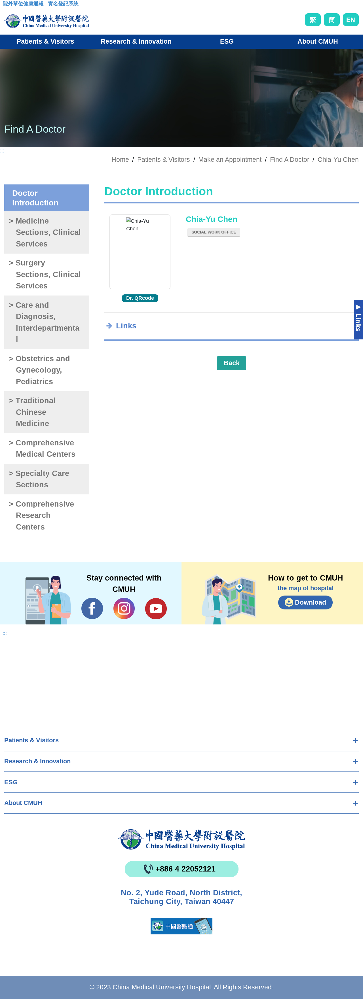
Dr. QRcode (140, 298)
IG (124, 608)
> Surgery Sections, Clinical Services (45, 274)
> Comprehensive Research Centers (41, 515)
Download (310, 602)
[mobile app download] (181, 926)
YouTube (156, 608)
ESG (11, 782)
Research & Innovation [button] (136, 41)
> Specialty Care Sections (39, 479)
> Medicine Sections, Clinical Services (45, 232)
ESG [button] (227, 41)
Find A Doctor (289, 159)
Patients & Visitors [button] (45, 41)
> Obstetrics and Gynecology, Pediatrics (39, 370)
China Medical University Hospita (181, 839)
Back (232, 363)
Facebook (92, 608)
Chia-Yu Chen (338, 159)
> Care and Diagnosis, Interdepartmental (44, 322)
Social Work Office (213, 232)
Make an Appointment (229, 159)
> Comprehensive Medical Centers (42, 449)
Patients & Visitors (31, 740)
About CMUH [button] (317, 41)
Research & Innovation (37, 761)
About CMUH (23, 802)
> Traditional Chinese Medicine (32, 412)
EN (350, 19)
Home (120, 159)
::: (7, 5)
